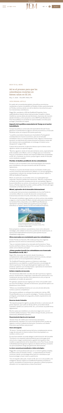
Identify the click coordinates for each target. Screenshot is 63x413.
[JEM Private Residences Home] (31, 6)
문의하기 (56, 6)
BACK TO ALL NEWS (16, 84)
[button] (44, 6)
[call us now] (49, 6)
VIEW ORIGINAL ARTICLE (17, 101)
